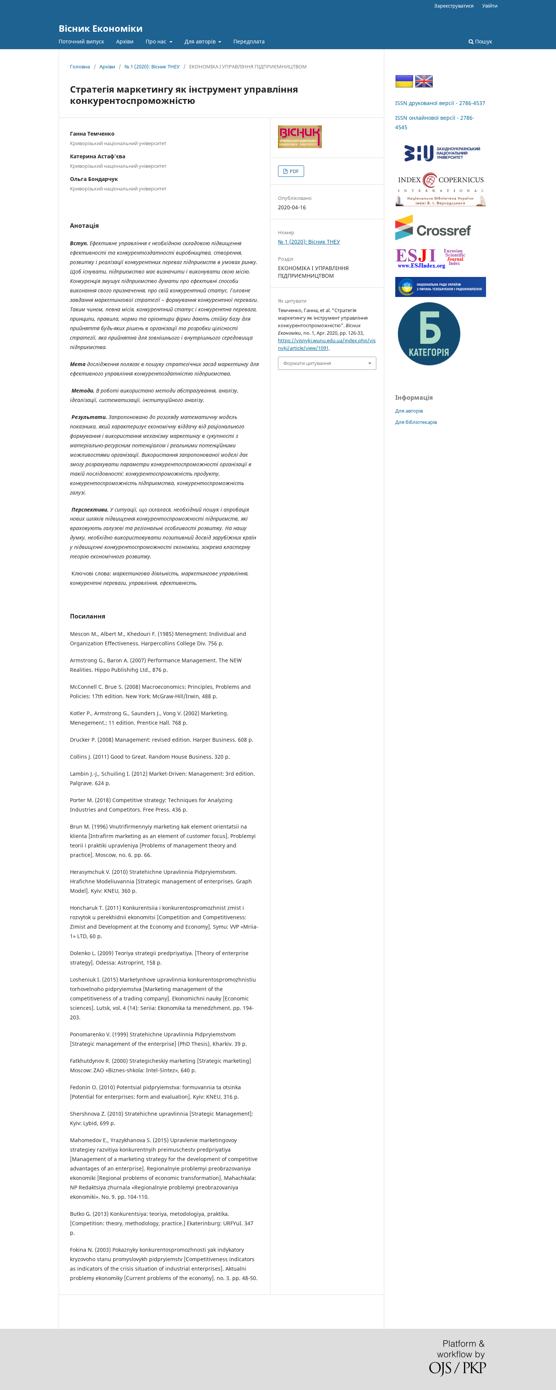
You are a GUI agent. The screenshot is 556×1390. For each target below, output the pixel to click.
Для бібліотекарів (416, 422)
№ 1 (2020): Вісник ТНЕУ (152, 66)
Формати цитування (307, 363)
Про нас (157, 41)
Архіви (125, 41)
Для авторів (201, 41)
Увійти (489, 5)
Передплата (249, 41)
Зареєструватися (454, 5)
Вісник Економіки (101, 28)
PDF (294, 171)
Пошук (483, 41)
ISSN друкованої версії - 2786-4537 (440, 103)
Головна (80, 66)
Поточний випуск (81, 41)
